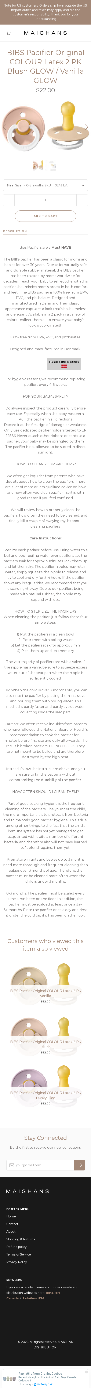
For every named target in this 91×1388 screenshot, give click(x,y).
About (10, 1232)
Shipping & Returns (20, 1239)
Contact (12, 1224)
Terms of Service (18, 1254)
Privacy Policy (16, 1262)
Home (11, 1216)
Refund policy (16, 1247)
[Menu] (82, 33)
